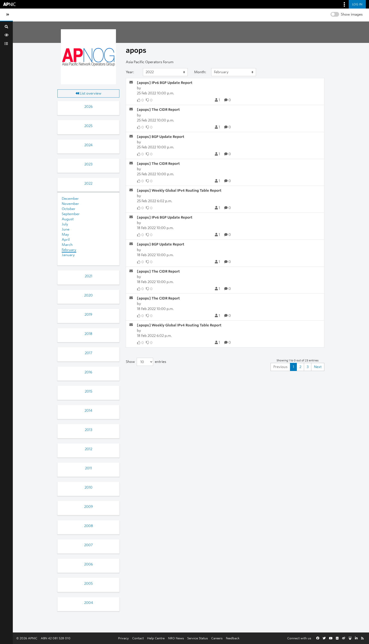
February (69, 250)
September (71, 214)
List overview (90, 93)
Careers (217, 638)
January (68, 255)
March (67, 245)
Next (318, 367)
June (65, 229)
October (68, 209)
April (66, 240)
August (68, 219)
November (70, 204)
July (65, 224)
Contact (138, 638)
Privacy (123, 638)
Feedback (233, 638)
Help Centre (156, 638)
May (65, 234)
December (70, 199)
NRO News (176, 638)
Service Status (197, 638)
